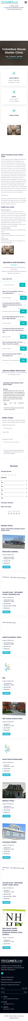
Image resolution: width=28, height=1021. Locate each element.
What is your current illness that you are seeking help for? (12, 292)
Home (7, 56)
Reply (23, 297)
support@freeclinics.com (16, 9)
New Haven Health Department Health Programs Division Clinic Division (12, 931)
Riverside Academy (10, 552)
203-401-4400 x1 (14, 99)
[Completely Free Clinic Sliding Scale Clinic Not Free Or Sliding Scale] (14, 435)
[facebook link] (2, 973)
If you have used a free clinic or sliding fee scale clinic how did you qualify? (12, 304)
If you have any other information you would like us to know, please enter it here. (13, 330)
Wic (3, 678)
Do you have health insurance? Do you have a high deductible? (13, 317)
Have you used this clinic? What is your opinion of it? (12, 354)
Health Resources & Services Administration (11, 982)
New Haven (19, 56)
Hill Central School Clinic (12, 719)
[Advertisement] (14, 26)
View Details (6, 566)
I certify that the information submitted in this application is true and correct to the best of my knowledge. (14, 452)
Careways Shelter (9, 842)
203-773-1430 (13, 101)
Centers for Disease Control (7, 977)
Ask (22, 284)
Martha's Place (8, 801)
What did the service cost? (8, 425)
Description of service (7, 439)
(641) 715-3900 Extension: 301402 (16, 7)
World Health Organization (7, 979)
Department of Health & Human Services (10, 984)
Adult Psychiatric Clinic (11, 637)
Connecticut (13, 56)
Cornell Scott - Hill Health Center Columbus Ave (12, 593)
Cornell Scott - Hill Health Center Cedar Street (12, 884)
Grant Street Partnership (12, 759)
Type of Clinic (5, 432)
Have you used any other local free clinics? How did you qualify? (12, 343)
